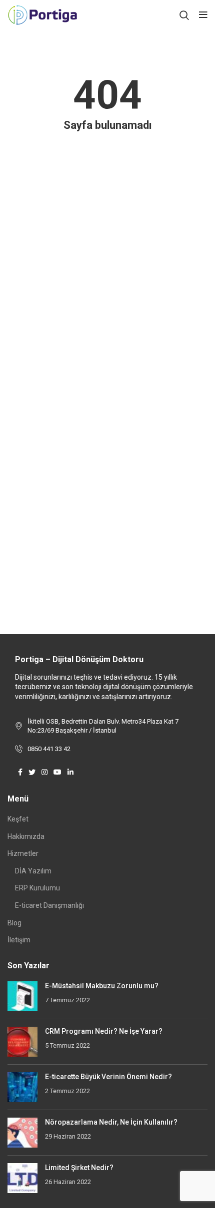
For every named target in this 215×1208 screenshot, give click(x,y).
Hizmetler (23, 853)
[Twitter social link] (32, 772)
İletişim (19, 940)
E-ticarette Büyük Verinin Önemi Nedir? (108, 1077)
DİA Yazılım (33, 871)
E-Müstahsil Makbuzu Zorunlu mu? (101, 986)
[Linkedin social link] (70, 772)
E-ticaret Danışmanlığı (49, 905)
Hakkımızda (26, 836)
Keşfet (18, 819)
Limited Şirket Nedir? (79, 1168)
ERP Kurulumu (37, 888)
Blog (15, 923)
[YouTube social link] (57, 772)
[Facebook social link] (20, 772)
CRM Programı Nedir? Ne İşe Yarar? (103, 1031)
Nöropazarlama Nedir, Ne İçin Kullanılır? (111, 1122)
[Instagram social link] (44, 772)
